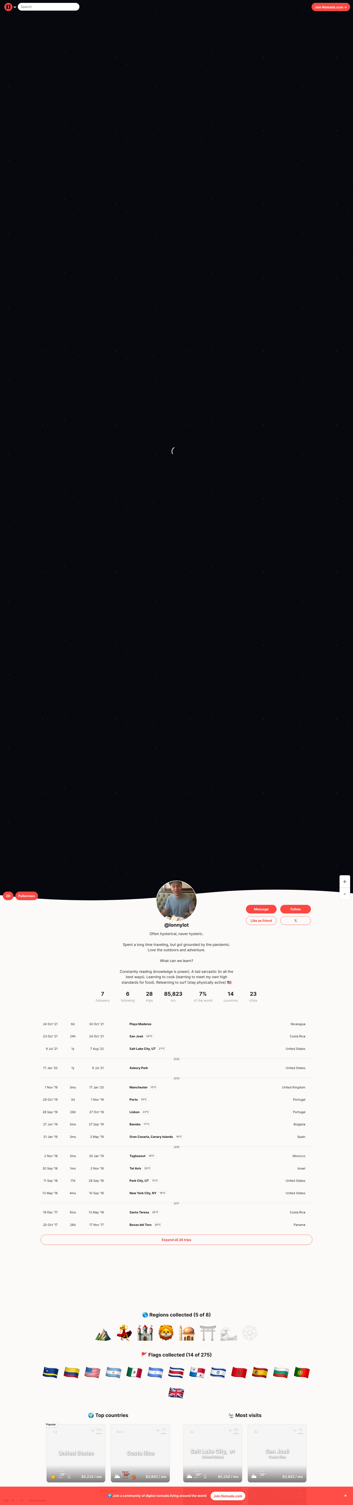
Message (261, 909)
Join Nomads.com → (331, 7)
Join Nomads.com (228, 1496)
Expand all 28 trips (176, 1240)
